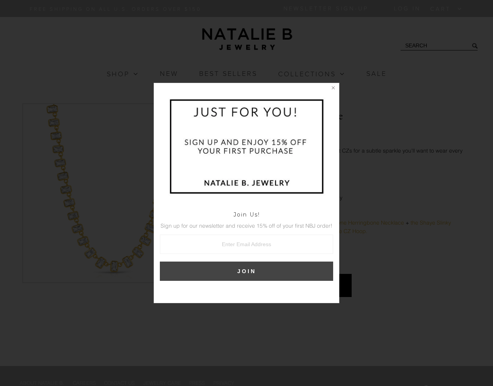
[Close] (333, 89)
